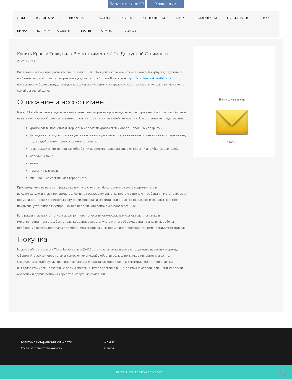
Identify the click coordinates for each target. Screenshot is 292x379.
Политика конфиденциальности (45, 342)
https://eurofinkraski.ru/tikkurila (149, 78)
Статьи (232, 142)
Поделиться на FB (126, 4)
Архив (109, 342)
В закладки (165, 4)
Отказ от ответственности (41, 348)
